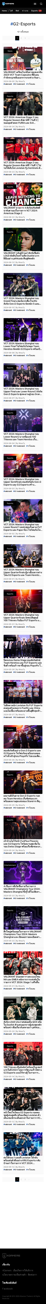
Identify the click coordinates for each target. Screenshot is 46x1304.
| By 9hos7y (20, 81)
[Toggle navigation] (35, 4)
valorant (8, 84)
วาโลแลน (30, 84)
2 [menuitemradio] (21, 38)
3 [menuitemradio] (25, 38)
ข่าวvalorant (19, 84)
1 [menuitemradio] (17, 38)
